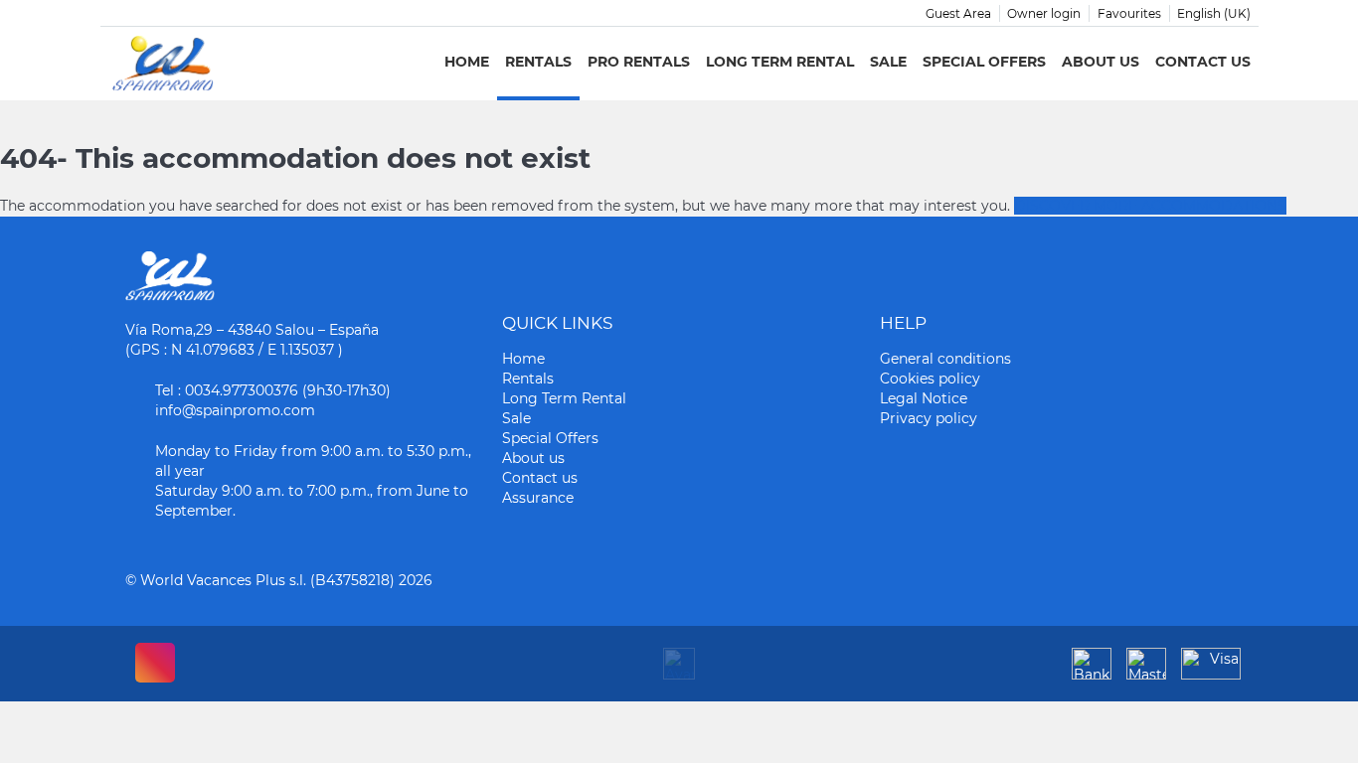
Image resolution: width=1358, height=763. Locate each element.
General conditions (945, 359)
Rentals (538, 62)
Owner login (1044, 13)
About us (1100, 62)
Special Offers (984, 62)
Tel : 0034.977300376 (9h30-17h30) (273, 390)
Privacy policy (928, 418)
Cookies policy (930, 378)
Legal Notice (923, 398)
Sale (888, 62)
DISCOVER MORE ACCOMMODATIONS (1150, 206)
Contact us (1203, 62)
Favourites (1129, 13)
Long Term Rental (780, 62)
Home (466, 62)
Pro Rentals (639, 62)
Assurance (538, 498)
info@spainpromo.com (235, 410)
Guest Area (958, 13)
